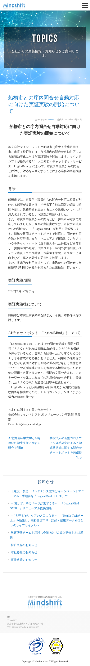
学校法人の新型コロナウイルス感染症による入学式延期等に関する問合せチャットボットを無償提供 (66, 447)
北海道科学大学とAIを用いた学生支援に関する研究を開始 (24, 442)
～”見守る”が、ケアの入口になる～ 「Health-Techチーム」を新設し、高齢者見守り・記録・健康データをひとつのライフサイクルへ (47, 520)
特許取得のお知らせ (24, 545)
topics (45, 38)
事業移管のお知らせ (24, 559)
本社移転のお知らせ (24, 552)
